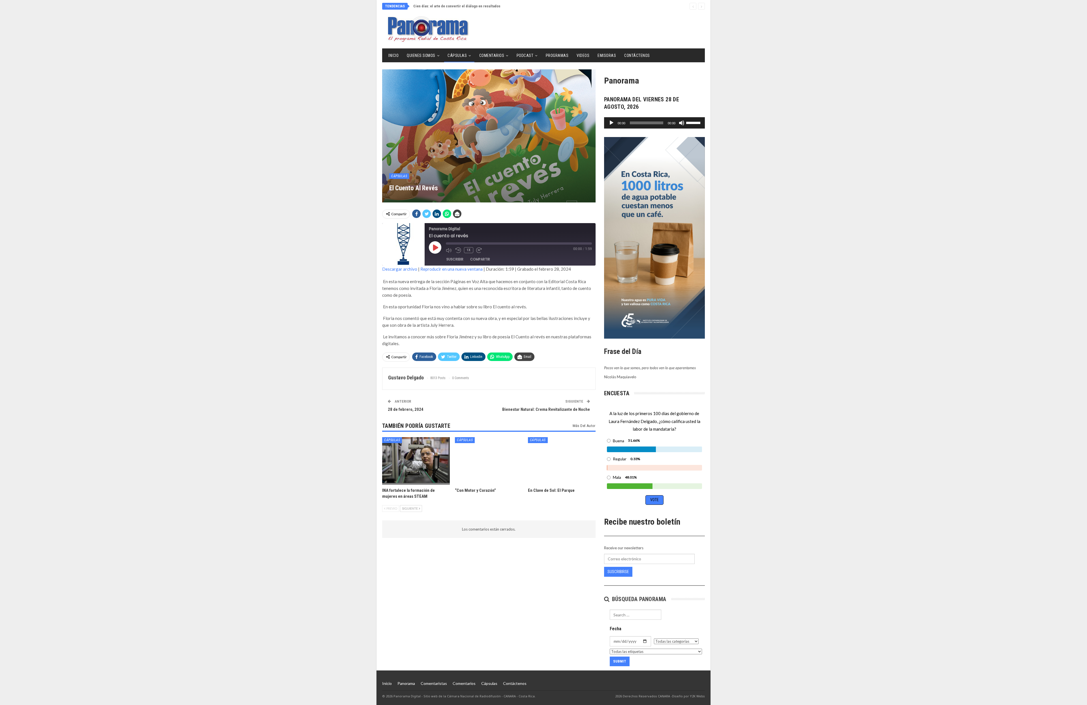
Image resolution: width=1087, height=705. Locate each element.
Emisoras (607, 55)
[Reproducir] (611, 123)
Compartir (480, 259)
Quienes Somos (421, 55)
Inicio (393, 55)
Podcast (525, 55)
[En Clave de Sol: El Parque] (562, 460)
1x (468, 250)
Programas (557, 55)
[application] (654, 123)
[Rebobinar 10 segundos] (458, 250)
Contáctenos (637, 55)
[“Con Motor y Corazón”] (489, 460)
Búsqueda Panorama (638, 599)
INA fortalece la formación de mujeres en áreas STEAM (457, 6)
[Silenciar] (681, 123)
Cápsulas (457, 55)
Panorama (406, 683)
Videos (583, 55)
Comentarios (491, 55)
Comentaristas (434, 683)
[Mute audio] (449, 250)
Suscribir (454, 259)
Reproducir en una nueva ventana (451, 269)
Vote (654, 499)
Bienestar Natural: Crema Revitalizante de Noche (546, 409)
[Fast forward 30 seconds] (479, 250)
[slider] (694, 122)
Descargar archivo (399, 269)
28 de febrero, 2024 (405, 409)
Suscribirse (618, 571)
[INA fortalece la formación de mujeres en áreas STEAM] (416, 460)
